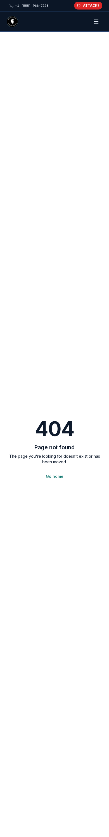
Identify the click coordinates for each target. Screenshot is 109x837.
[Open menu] (96, 21)
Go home (54, 476)
